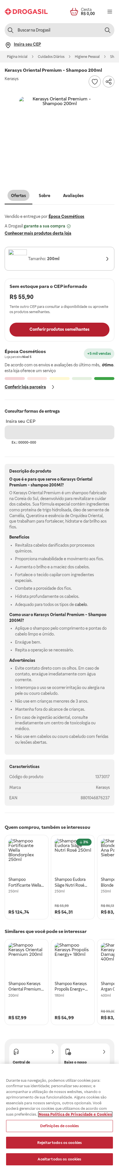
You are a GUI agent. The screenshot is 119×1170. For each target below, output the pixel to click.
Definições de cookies (59, 1126)
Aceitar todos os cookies (59, 1159)
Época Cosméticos (66, 216)
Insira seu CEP (21, 421)
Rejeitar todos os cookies (59, 1142)
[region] (59, 1117)
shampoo (39, 485)
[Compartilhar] (108, 81)
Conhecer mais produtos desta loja (38, 233)
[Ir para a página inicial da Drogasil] (26, 12)
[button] (59, 137)
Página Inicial (17, 57)
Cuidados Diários (51, 57)
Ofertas (18, 195)
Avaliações (73, 195)
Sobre (44, 195)
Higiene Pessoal (87, 57)
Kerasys (103, 787)
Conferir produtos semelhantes (59, 329)
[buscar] (107, 30)
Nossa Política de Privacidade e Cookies (75, 1114)
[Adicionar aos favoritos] (95, 81)
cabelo (81, 604)
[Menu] (110, 12)
